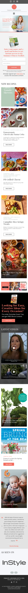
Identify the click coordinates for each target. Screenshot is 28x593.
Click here (19, 74)
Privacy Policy (10, 587)
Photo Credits (17, 587)
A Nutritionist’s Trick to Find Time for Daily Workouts (14, 377)
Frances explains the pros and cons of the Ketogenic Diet (14, 361)
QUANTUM (18, 588)
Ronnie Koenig (14, 546)
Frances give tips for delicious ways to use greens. (14, 421)
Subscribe (14, 67)
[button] (14, 13)
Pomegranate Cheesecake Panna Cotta (13, 133)
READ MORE (9, 144)
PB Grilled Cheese (11, 179)
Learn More (8, 320)
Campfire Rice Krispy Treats (13, 223)
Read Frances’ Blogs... (10, 504)
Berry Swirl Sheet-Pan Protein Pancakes (13, 273)
